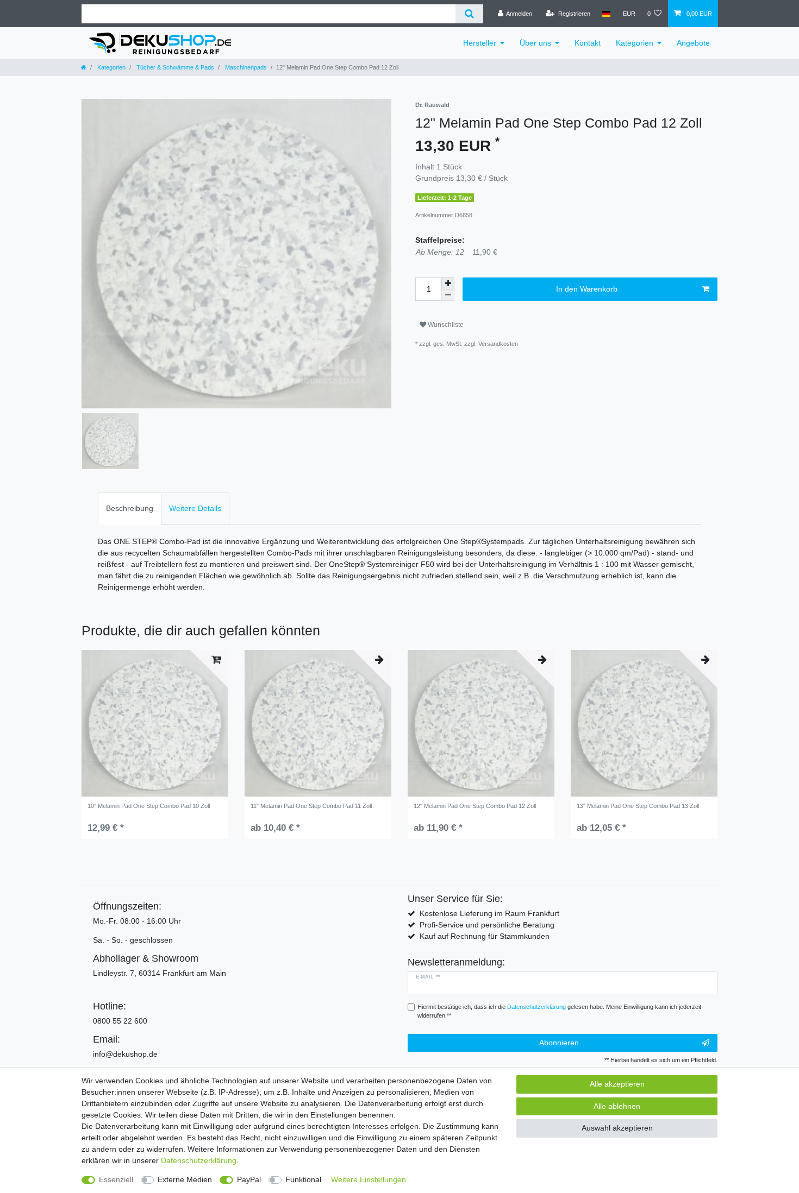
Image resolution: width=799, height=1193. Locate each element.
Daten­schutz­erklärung (198, 1160)
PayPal (249, 1179)
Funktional (303, 1179)
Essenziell (116, 1179)
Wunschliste (445, 325)
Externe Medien (185, 1179)
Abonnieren (559, 1042)
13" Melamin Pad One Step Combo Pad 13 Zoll (638, 806)
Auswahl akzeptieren (617, 1127)
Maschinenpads (245, 67)
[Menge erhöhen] (447, 283)
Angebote (693, 43)
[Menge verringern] (447, 295)
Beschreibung (129, 508)
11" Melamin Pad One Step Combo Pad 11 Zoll (311, 806)
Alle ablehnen (617, 1106)
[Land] (606, 13)
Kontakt (588, 43)
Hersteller (479, 43)
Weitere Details (195, 508)
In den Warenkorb (586, 289)
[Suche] (469, 13)
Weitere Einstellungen (368, 1179)
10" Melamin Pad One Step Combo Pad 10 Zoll (149, 806)
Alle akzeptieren (617, 1084)
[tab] (129, 509)
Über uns (535, 43)
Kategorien (634, 43)
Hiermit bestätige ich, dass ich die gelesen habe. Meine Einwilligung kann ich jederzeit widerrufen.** (559, 1011)
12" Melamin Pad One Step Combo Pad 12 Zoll (475, 806)
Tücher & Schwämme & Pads (174, 67)
